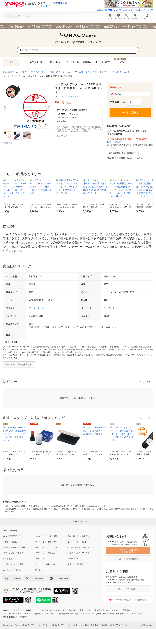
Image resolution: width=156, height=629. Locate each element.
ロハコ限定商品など (11, 536)
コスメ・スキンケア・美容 (46, 536)
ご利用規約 (125, 610)
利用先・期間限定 (71, 117)
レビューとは (146, 381)
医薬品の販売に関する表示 (114, 614)
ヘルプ (150, 10)
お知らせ (6, 610)
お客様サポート (32, 610)
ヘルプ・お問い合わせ (127, 559)
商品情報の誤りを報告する (19, 364)
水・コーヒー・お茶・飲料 (46, 542)
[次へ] (48, 106)
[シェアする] (39, 125)
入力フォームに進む (127, 589)
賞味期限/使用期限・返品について (123, 158)
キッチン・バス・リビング (46, 547)
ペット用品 (7, 559)
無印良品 (39, 570)
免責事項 (94, 625)
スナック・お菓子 (10, 542)
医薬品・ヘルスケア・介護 (78, 553)
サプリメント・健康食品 (45, 553)
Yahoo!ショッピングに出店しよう (129, 10)
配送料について (114, 142)
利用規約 (85, 625)
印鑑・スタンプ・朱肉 (60, 72)
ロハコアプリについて (30, 592)
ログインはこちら (64, 136)
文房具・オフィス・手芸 (34, 72)
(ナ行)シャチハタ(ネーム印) (115, 72)
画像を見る (7, 143)
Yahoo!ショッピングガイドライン (114, 625)
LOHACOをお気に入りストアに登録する (129, 600)
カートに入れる (130, 112)
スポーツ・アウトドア (76, 559)
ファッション (40, 559)
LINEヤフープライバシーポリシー (35, 625)
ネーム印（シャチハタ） (86, 72)
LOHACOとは (18, 610)
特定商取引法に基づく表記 (44, 614)
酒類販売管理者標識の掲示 (68, 614)
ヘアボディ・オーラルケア (78, 547)
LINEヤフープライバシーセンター (65, 625)
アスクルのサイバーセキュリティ (16, 614)
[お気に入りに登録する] (46, 125)
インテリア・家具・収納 (45, 564)
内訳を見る (61, 121)
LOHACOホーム (10, 72)
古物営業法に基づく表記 (91, 614)
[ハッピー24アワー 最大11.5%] (78, 26)
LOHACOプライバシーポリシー (106, 610)
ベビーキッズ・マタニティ (14, 553)
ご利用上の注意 (84, 610)
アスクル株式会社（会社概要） (16, 617)
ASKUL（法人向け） (135, 614)
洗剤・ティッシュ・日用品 (14, 547)
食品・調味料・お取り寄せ (78, 536)
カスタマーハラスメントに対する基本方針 (58, 610)
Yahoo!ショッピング (11, 625)
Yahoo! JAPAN (104, 10)
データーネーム (73, 96)
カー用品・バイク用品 (12, 570)
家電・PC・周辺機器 (75, 564)
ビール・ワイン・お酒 (76, 542)
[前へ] (5, 106)
